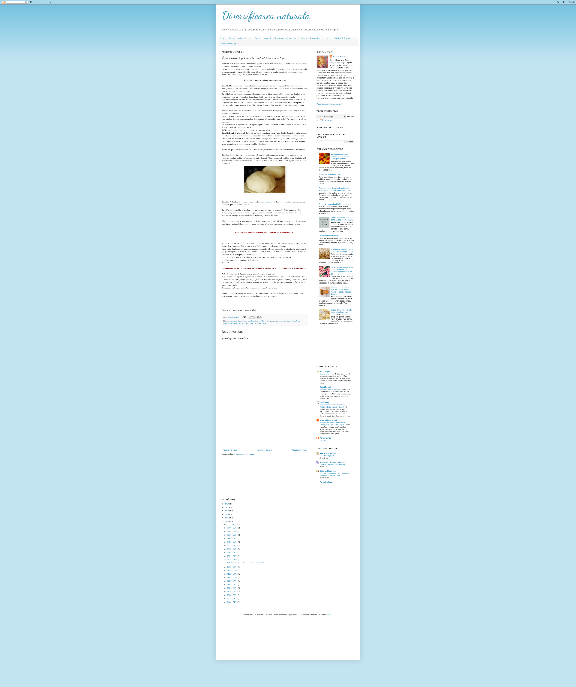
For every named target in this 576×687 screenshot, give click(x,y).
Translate (329, 120)
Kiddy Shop (324, 403)
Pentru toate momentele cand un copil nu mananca (342, 219)
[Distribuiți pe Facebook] (257, 317)
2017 (227, 504)
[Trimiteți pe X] (254, 317)
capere (273, 321)
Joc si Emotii (325, 387)
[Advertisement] (264, 426)
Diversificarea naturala (266, 15)
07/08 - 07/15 (232, 552)
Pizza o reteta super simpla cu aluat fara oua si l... (246, 563)
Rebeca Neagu (233, 317)
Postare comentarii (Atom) (244, 454)
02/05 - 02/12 (232, 595)
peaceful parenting (328, 453)
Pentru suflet (325, 438)
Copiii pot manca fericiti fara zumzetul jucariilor (275, 38)
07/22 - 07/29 (232, 545)
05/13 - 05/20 (232, 567)
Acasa (222, 38)
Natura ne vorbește (327, 374)
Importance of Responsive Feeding (332, 464)
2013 (227, 518)
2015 (227, 511)
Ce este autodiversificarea (239, 38)
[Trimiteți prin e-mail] (249, 317)
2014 (227, 514)
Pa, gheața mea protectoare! (330, 389)
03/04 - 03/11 (232, 585)
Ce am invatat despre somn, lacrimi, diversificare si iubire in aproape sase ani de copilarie (342, 270)
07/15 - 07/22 (232, 549)
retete (259, 323)
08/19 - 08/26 (232, 535)
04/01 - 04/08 (232, 578)
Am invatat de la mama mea (330, 175)
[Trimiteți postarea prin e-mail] (244, 317)
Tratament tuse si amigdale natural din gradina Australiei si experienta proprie (334, 189)
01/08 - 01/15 (232, 602)
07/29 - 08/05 (232, 542)
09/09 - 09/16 (232, 528)
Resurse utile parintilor (310, 38)
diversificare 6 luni (293, 321)
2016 (227, 507)
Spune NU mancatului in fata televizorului (335, 204)
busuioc (270, 201)
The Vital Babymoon (327, 456)
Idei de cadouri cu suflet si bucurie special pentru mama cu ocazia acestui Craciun (341, 291)
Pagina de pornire (264, 450)
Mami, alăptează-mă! (328, 420)
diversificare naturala (230, 323)
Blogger (330, 615)
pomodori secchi (250, 323)
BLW (262, 321)
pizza (241, 323)
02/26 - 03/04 (232, 588)
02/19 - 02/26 (232, 591)
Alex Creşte (325, 372)
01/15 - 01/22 (232, 599)
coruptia (323, 440)
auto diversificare (240, 321)
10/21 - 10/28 (232, 524)
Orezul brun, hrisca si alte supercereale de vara (341, 311)
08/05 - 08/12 (232, 539)
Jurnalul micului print (229, 43)
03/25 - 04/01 (232, 581)
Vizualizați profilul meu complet (329, 104)
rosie (264, 323)
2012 (227, 521)
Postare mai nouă (230, 450)
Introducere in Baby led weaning (338, 38)
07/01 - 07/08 (232, 556)
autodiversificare (254, 321)
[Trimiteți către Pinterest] (260, 317)
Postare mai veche (299, 450)
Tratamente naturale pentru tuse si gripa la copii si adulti (342, 250)
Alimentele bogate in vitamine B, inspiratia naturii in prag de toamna (342, 156)
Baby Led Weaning (328, 471)
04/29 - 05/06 (232, 570)
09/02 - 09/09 (232, 531)
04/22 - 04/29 (232, 574)
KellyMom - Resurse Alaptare (332, 462)
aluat (231, 321)
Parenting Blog (326, 482)
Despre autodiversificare (329, 236)
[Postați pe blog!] (252, 317)
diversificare (281, 321)
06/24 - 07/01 (232, 560)
